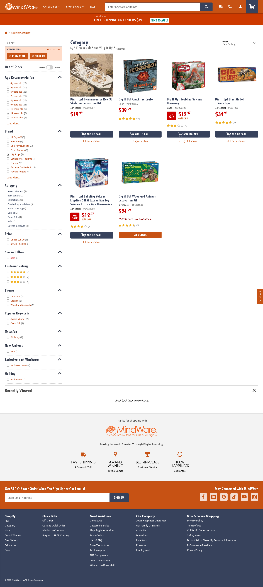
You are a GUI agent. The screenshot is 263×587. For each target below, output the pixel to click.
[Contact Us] (230, 6)
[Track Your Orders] (220, 6)
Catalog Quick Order (53, 525)
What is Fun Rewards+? (102, 565)
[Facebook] (203, 497)
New (7, 530)
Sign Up (119, 497)
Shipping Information (102, 530)
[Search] (206, 7)
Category (10, 525)
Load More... (13, 123)
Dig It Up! (40, 56)
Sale (7, 550)
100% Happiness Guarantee (151, 520)
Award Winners (13, 535)
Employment (143, 550)
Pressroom (142, 545)
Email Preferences (100, 560)
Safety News (194, 535)
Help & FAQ (96, 540)
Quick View (93, 141)
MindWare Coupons (53, 530)
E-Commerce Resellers (199, 545)
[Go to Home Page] (6, 32)
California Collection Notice (202, 530)
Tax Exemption (98, 550)
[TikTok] (234, 497)
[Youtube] (244, 497)
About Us (141, 530)
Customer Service (99, 525)
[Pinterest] (224, 497)
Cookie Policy (194, 550)
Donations (142, 535)
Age (7, 520)
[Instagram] (254, 497)
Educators (10, 545)
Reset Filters (53, 49)
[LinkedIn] (213, 497)
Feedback (260, 296)
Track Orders (97, 535)
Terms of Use (194, 525)
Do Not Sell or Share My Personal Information (212, 540)
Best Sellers (11, 540)
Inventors (141, 540)
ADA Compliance (99, 555)
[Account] (240, 6)
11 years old (19, 56)
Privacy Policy (195, 520)
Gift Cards (47, 520)
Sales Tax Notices (99, 545)
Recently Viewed (18, 390)
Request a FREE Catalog (55, 535)
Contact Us (96, 520)
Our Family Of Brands (148, 525)
